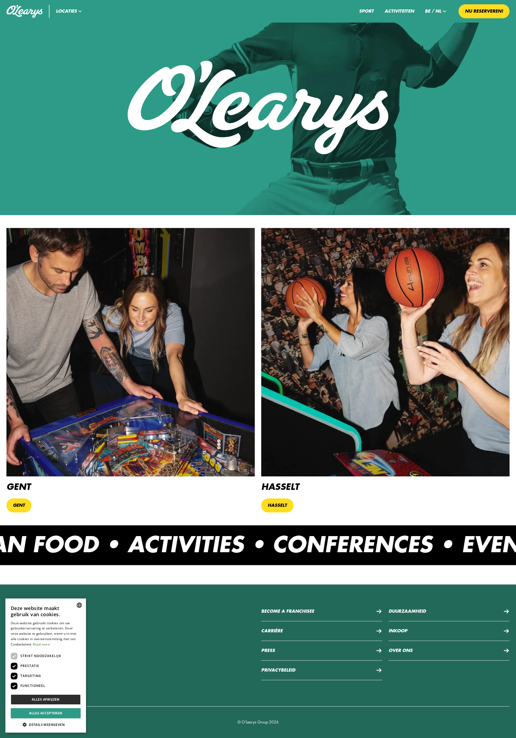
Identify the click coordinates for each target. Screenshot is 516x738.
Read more (41, 644)
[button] (69, 11)
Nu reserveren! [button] (484, 11)
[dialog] (45, 665)
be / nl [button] (433, 11)
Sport (366, 11)
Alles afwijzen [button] (46, 699)
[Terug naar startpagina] (24, 11)
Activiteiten (399, 11)
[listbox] (79, 605)
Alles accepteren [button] (45, 713)
